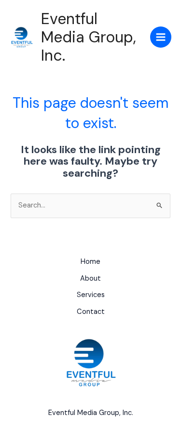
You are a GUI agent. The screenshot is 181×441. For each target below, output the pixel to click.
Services (91, 294)
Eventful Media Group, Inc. (88, 37)
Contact (91, 311)
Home (90, 261)
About (90, 278)
